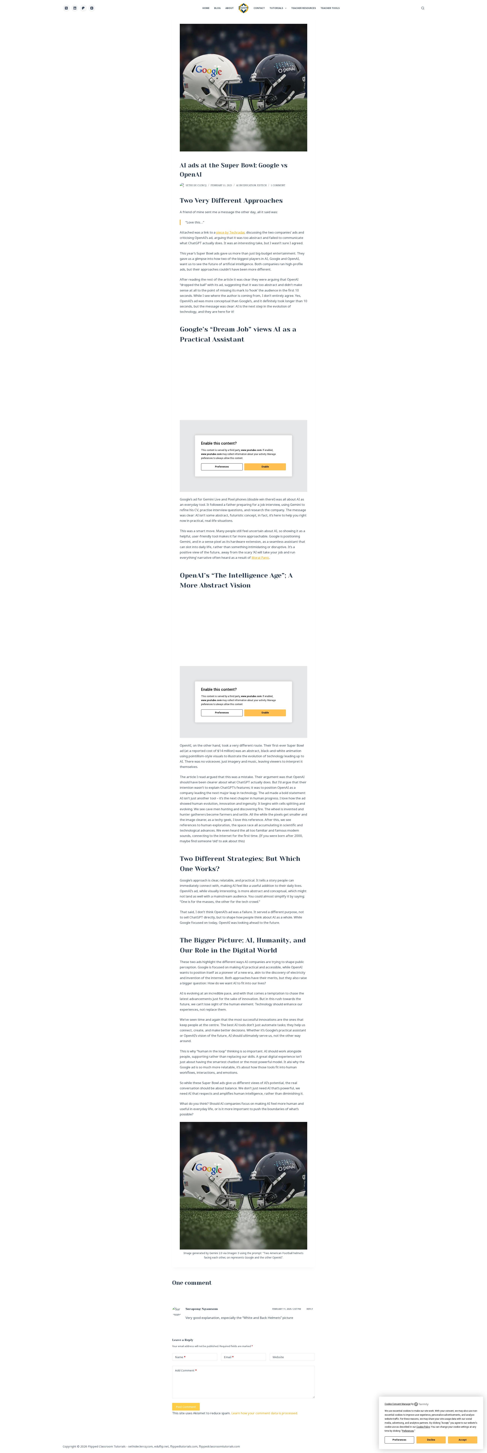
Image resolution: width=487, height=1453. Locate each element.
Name (180, 1357)
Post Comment (186, 1407)
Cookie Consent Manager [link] (398, 1404)
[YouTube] (91, 8)
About (229, 8)
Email (229, 1357)
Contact (259, 8)
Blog (217, 8)
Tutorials (276, 8)
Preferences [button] (408, 1431)
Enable (265, 466)
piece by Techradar (230, 232)
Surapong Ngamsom (201, 1309)
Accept (463, 1440)
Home (205, 8)
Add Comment (186, 1370)
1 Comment (278, 185)
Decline (431, 1440)
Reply (310, 1308)
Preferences (399, 1440)
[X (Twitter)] (66, 8)
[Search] (422, 8)
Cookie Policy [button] (423, 1427)
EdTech (262, 185)
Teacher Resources (303, 8)
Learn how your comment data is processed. (264, 1413)
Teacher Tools (330, 8)
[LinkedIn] (75, 8)
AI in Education (246, 185)
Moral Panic (260, 557)
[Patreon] (83, 8)
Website (278, 1357)
